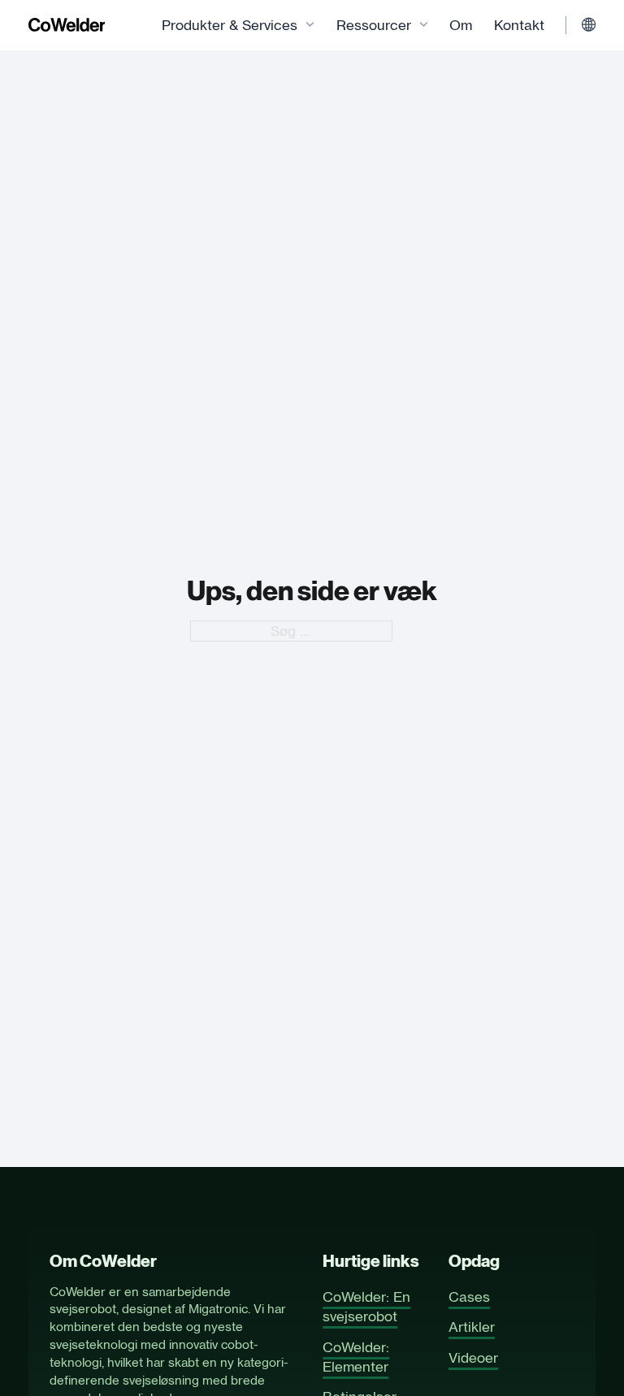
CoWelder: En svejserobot (366, 1307)
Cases (469, 1297)
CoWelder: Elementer (356, 1357)
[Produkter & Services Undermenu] (310, 25)
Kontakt (519, 25)
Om (460, 25)
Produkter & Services (229, 25)
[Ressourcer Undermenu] (423, 25)
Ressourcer (373, 25)
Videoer (473, 1358)
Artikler (471, 1327)
